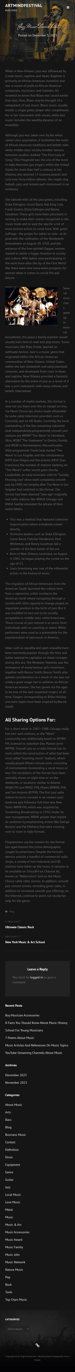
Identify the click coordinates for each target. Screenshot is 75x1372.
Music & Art (13, 1225)
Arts (8, 1112)
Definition (12, 1150)
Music (9, 1217)
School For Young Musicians (24, 1030)
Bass (8, 1120)
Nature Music (14, 1270)
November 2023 (16, 1083)
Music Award (13, 1240)
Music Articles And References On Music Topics (36, 1045)
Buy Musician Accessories (22, 1015)
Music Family (14, 1247)
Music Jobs (12, 1255)
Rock (8, 1285)
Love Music (12, 1202)
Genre (9, 1172)
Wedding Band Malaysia (49, 1356)
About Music (13, 1105)
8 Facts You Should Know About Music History (36, 1023)
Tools (8, 1292)
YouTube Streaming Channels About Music (33, 1053)
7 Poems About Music (19, 1038)
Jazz (7, 1187)
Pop (7, 1277)
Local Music (13, 1195)
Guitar (9, 1180)
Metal (9, 1210)
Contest (10, 1142)
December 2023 (16, 1075)
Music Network (15, 1262)
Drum (9, 1157)
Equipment (12, 1165)
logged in (36, 977)
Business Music (15, 1135)
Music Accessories (17, 1232)
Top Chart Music (16, 1300)
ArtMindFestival (23, 5)
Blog (12, 911)
